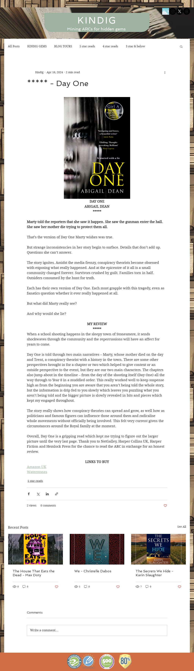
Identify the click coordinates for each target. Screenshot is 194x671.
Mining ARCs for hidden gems (96, 29)
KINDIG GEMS (37, 46)
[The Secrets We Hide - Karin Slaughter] (158, 549)
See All (181, 526)
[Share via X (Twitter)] (38, 494)
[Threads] (186, 11)
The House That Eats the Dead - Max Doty (34, 573)
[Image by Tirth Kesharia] (165, 11)
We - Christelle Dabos (92, 571)
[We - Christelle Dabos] (97, 549)
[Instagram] (172, 11)
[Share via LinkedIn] (47, 494)
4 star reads (110, 46)
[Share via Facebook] (29, 494)
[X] (179, 11)
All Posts (14, 46)
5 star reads (87, 46)
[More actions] (165, 72)
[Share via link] (56, 494)
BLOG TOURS (63, 46)
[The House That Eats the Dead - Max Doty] (35, 549)
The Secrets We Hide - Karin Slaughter (154, 573)
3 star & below (135, 46)
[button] (181, 46)
